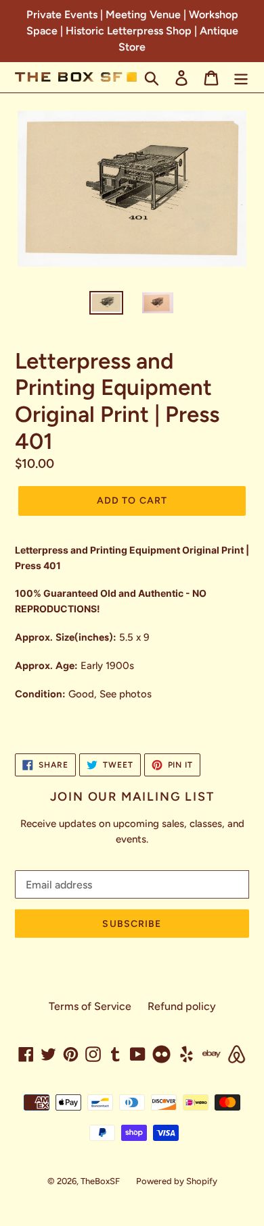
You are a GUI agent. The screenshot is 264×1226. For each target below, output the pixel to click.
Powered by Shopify (176, 1181)
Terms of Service (90, 1006)
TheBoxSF (100, 1181)
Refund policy (182, 1006)
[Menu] (241, 77)
